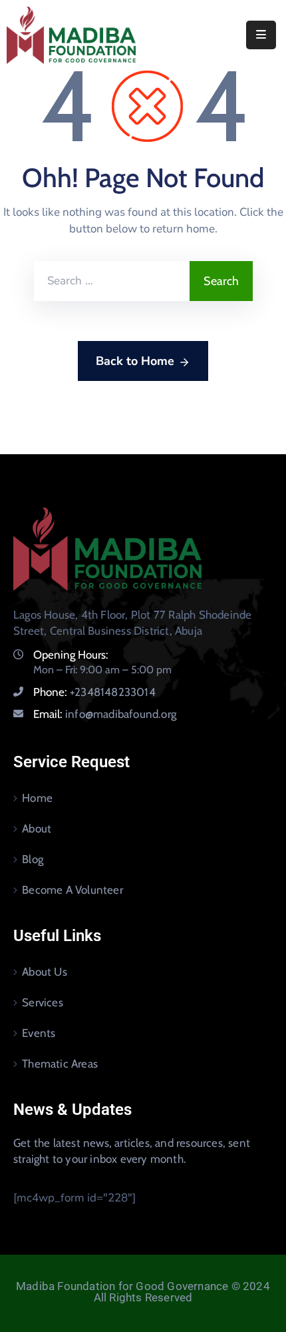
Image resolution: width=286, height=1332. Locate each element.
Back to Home (135, 361)
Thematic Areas (60, 1063)
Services (42, 1002)
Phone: (94, 692)
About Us (44, 971)
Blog (32, 859)
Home (37, 798)
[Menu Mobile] (261, 35)
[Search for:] (112, 281)
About (36, 828)
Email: (104, 714)
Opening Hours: (70, 654)
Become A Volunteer (72, 889)
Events (38, 1033)
